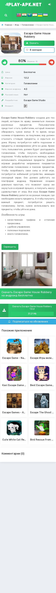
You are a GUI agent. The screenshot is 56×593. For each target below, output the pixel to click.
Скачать (34, 43)
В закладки (36, 50)
